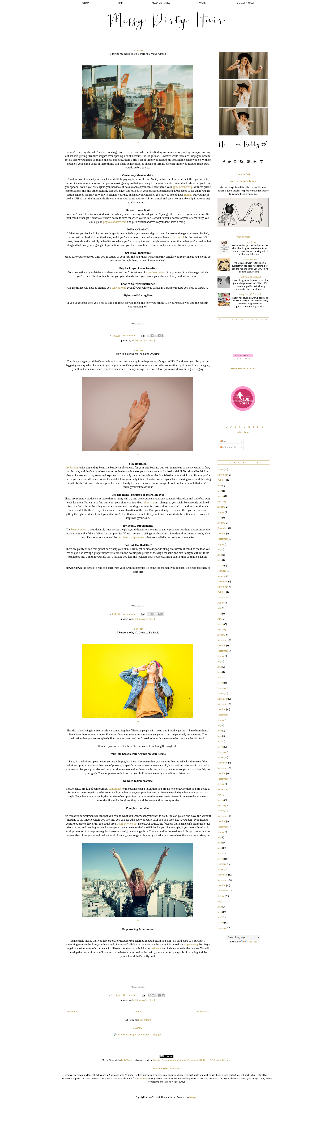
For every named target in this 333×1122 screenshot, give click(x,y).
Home (138, 1012)
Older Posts (203, 1012)
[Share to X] (155, 335)
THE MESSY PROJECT (244, 3)
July (219, 549)
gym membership (183, 187)
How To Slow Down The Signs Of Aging (138, 354)
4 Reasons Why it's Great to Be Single (138, 632)
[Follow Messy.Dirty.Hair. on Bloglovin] (243, 358)
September (222, 539)
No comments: (130, 335)
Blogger (193, 1097)
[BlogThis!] (152, 335)
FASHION (85, 3)
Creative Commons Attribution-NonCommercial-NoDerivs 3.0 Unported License (192, 1060)
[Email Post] (142, 335)
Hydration (72, 467)
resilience (156, 948)
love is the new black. (243, 181)
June (219, 485)
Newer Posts (73, 1012)
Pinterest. (143, 1078)
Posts (225, 441)
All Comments (229, 447)
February (221, 501)
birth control (176, 237)
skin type (149, 502)
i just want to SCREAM (250, 277)
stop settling (250, 242)
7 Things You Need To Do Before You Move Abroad (138, 54)
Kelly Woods (127, 1060)
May (219, 491)
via (138, 143)
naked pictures (250, 259)
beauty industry (80, 529)
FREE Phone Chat (127, 823)
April (219, 619)
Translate (252, 942)
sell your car (119, 287)
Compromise (116, 788)
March (220, 496)
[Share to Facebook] (159, 335)
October (221, 480)
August (220, 512)
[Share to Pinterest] (162, 335)
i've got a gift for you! (250, 294)
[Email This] (149, 335)
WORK (202, 3)
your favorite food (156, 272)
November (222, 475)
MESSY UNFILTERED (161, 3)
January (221, 469)
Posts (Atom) (144, 1020)
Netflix (188, 194)
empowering (191, 944)
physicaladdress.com (114, 221)
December (222, 528)
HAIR (120, 3)
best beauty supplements (132, 537)
